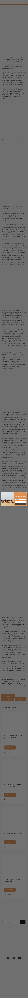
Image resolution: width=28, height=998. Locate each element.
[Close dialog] (26, 492)
